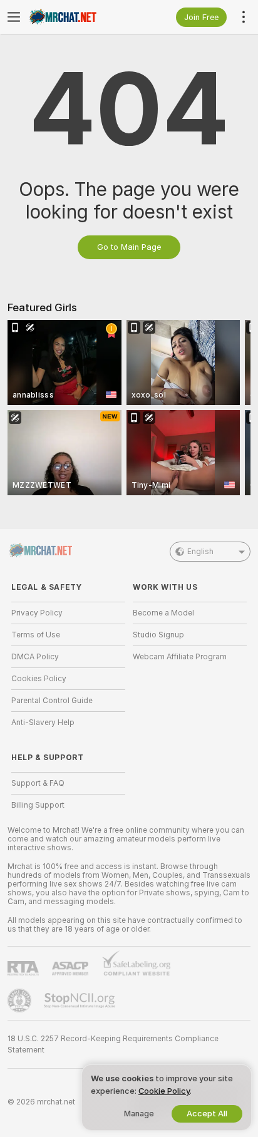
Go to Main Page (129, 247)
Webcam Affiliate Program (180, 656)
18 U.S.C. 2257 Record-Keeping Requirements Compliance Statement (113, 1044)
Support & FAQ (37, 783)
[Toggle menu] (14, 17)
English (200, 551)
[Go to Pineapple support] (21, 1000)
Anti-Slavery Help (43, 722)
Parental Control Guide (52, 700)
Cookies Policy (38, 678)
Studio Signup (158, 634)
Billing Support (37, 805)
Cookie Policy (164, 1091)
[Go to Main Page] (78, 17)
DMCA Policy (35, 656)
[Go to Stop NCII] (81, 1000)
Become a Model (163, 613)
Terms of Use (35, 634)
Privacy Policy (37, 613)
